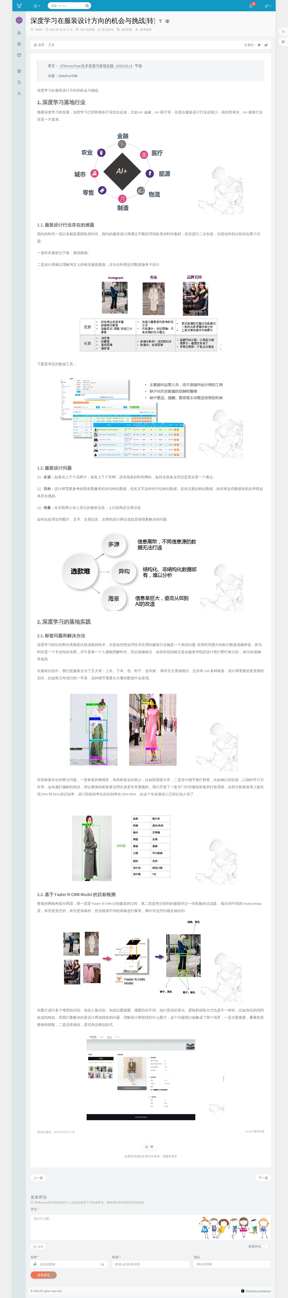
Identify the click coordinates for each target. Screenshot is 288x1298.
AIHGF (39, 30)
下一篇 (263, 1178)
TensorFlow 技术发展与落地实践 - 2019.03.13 (97, 65)
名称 (35, 1257)
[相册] (19, 44)
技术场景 (146, 30)
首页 (41, 45)
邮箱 (116, 1257)
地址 (197, 1257)
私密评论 (254, 1246)
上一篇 (38, 1178)
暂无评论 (108, 30)
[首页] (19, 32)
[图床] (19, 55)
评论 (35, 1209)
